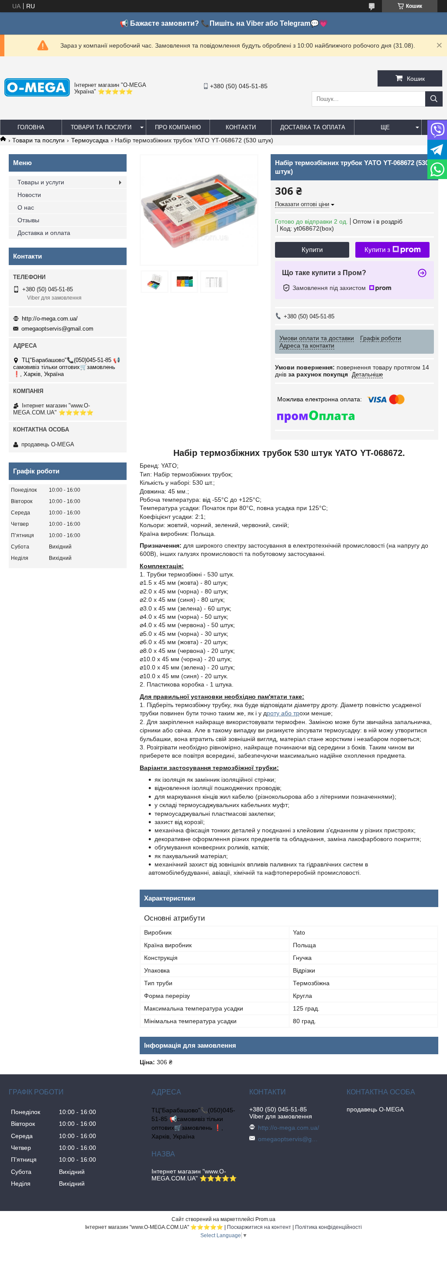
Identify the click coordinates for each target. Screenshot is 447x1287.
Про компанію (178, 127)
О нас (25, 207)
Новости (29, 194)
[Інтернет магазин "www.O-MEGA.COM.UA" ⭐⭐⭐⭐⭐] (37, 94)
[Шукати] (434, 99)
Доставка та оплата (312, 127)
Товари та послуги (101, 127)
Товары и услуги (40, 182)
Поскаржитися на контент (259, 1227)
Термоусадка (90, 140)
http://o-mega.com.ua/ (50, 318)
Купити (312, 249)
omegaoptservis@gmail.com (57, 328)
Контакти (241, 127)
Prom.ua (265, 1219)
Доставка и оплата (43, 232)
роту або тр (283, 713)
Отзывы (28, 220)
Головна (31, 127)
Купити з (377, 249)
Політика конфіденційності (328, 1227)
